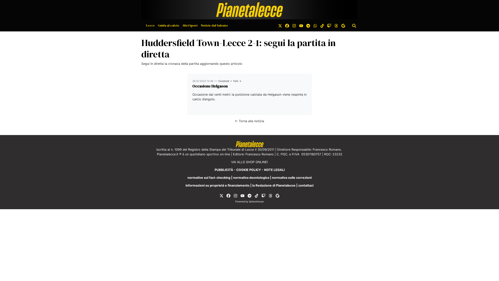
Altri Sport (190, 25)
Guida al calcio (168, 25)
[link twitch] (329, 25)
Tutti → (237, 81)
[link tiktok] (322, 25)
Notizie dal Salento (214, 25)
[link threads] (336, 25)
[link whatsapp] (315, 25)
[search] (354, 25)
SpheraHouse (256, 201)
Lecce (150, 25)
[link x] (280, 25)
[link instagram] (294, 25)
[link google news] (343, 25)
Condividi (223, 81)
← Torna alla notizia (249, 121)
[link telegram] (308, 25)
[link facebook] (287, 25)
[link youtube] (301, 25)
